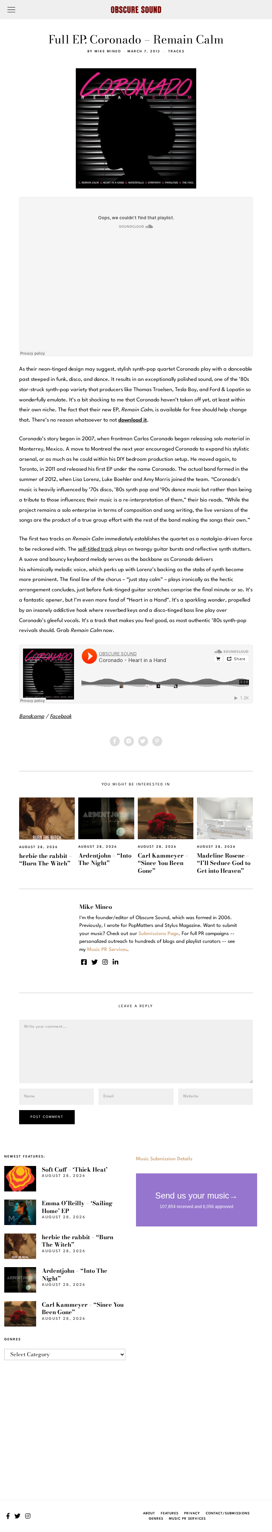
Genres (156, 1518)
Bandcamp (31, 716)
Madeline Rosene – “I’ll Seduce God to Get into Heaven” (223, 863)
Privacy (192, 1513)
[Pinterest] (157, 741)
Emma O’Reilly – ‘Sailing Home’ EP (77, 1207)
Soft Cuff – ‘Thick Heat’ (75, 1169)
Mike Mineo (108, 51)
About (149, 1513)
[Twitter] (143, 741)
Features (169, 1513)
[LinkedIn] (115, 962)
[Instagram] (105, 962)
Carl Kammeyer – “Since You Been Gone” (163, 863)
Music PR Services (187, 1518)
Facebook (61, 716)
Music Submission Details (164, 1158)
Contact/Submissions (228, 1513)
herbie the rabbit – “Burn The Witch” (45, 859)
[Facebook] (115, 741)
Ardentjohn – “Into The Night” (104, 859)
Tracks (176, 51)
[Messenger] (129, 741)
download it (132, 420)
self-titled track (95, 549)
